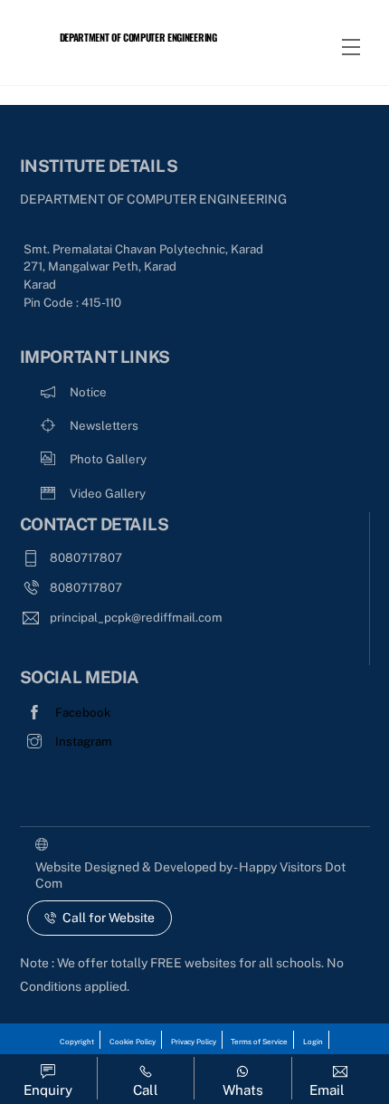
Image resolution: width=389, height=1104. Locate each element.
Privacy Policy (193, 1041)
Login (313, 1041)
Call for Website (108, 917)
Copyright (77, 1041)
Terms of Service (259, 1041)
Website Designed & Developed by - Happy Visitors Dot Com (190, 875)
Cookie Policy (132, 1041)
